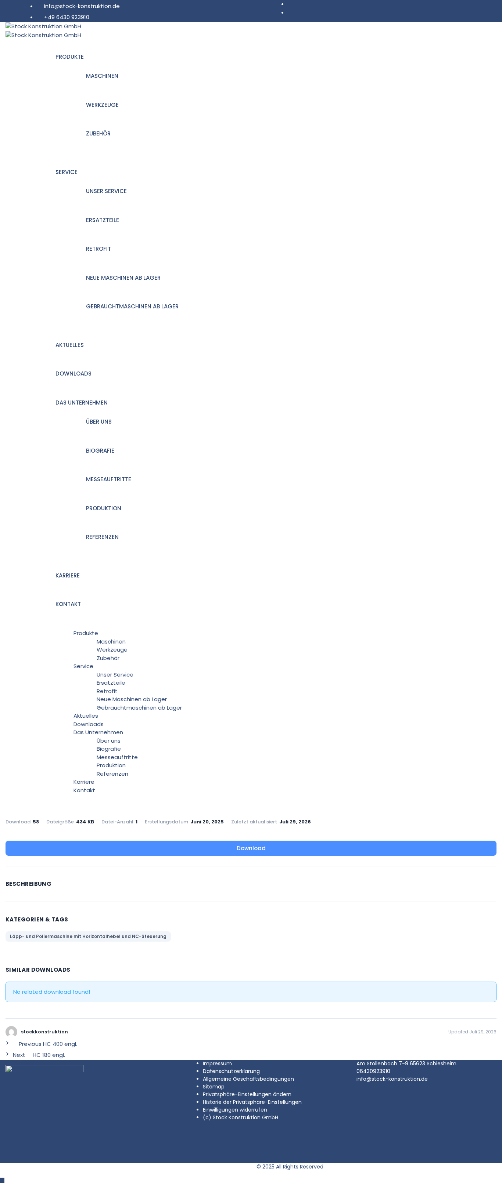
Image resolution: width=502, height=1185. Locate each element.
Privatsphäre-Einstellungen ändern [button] (247, 1094)
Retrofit (98, 249)
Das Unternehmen (81, 402)
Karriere (67, 575)
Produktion (103, 508)
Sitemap (214, 1086)
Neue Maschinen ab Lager (123, 278)
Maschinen (102, 76)
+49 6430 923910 (66, 17)
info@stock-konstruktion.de (82, 6)
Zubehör (98, 133)
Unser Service (106, 191)
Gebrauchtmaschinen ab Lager (132, 306)
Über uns (99, 421)
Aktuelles (69, 345)
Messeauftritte (108, 479)
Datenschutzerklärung (231, 1071)
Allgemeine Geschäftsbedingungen (248, 1079)
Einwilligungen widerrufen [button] (235, 1109)
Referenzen (102, 537)
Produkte (69, 57)
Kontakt (68, 604)
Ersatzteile (102, 220)
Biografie (100, 450)
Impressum (217, 1063)
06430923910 (373, 1071)
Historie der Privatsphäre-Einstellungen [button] (252, 1102)
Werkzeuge (102, 105)
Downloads (73, 373)
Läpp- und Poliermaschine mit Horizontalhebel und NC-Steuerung (88, 936)
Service (66, 172)
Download (251, 848)
